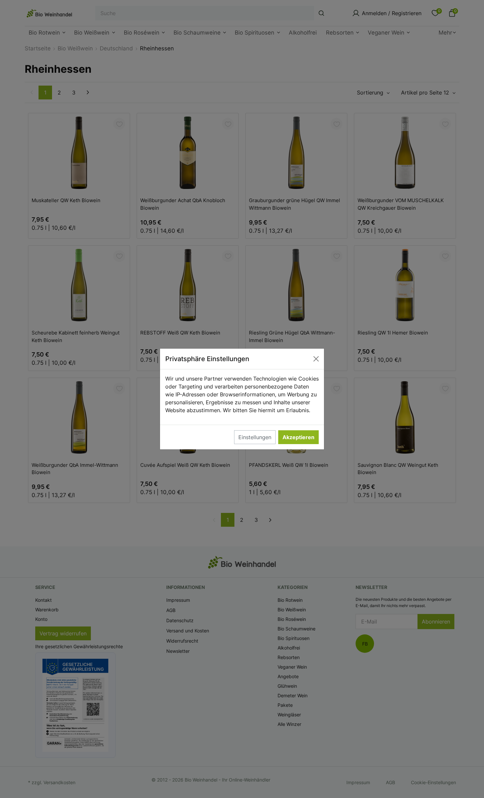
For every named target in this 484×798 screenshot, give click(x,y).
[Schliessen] (316, 359)
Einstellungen (254, 437)
